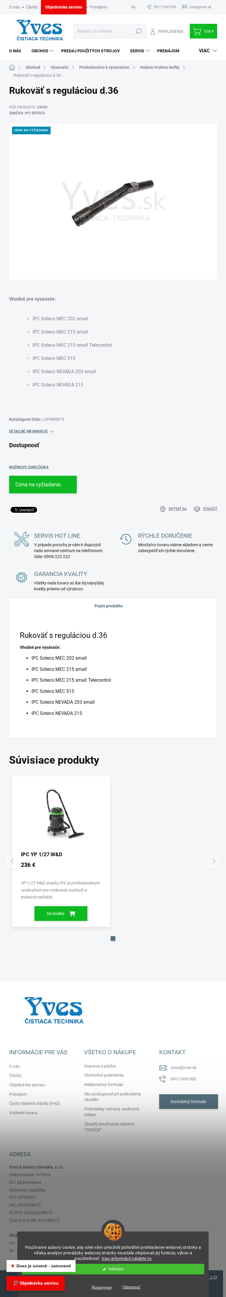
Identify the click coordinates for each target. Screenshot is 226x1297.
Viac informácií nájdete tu (127, 1258)
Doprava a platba (100, 1066)
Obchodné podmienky (104, 1075)
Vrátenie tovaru (23, 1112)
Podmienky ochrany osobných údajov (111, 1112)
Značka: (27, 113)
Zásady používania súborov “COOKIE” (109, 1127)
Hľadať (138, 31)
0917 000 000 (183, 1079)
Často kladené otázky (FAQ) (34, 1103)
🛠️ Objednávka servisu (35, 1283)
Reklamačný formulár (103, 1084)
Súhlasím (116, 1269)
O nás (14, 7)
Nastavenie (102, 1287)
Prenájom (98, 7)
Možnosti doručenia (29, 467)
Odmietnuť (131, 1287)
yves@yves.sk (184, 1067)
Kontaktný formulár (189, 1101)
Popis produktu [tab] (108, 606)
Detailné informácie (28, 431)
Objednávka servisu (63, 7)
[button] (113, 938)
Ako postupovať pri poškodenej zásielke (112, 1097)
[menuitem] (17, 51)
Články (32, 7)
